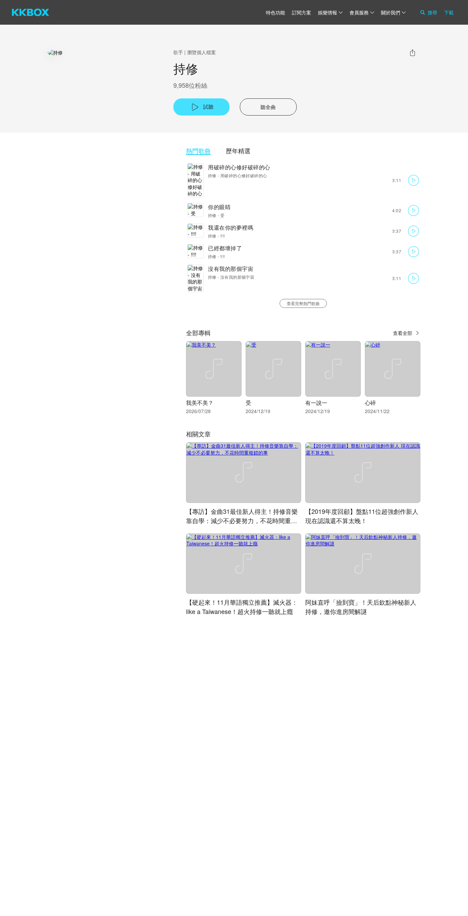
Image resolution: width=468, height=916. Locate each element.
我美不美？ (199, 403)
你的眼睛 (219, 207)
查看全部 (402, 332)
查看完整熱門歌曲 (303, 303)
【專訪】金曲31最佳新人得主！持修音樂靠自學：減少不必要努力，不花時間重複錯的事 (242, 520)
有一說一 (316, 403)
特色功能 (275, 12)
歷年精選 (238, 150)
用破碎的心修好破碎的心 (239, 167)
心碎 (370, 403)
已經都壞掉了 (225, 248)
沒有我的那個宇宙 (230, 269)
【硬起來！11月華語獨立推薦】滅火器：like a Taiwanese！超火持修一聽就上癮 (242, 607)
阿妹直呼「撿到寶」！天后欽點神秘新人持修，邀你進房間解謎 (360, 607)
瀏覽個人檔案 (201, 52)
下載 (449, 12)
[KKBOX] (30, 12)
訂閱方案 (301, 12)
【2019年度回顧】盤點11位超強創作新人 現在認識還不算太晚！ (361, 516)
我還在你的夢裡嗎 (230, 227)
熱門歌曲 (198, 150)
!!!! (222, 236)
